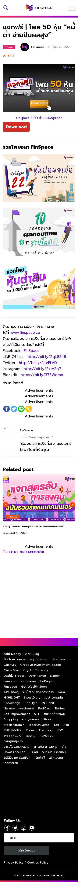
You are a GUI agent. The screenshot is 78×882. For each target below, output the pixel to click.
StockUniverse (39, 725)
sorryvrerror (30, 719)
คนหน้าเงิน (46, 736)
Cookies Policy (37, 863)
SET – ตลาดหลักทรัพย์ (49, 714)
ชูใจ (64, 746)
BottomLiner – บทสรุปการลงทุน (26, 659)
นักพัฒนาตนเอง (14, 752)
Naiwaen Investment (19, 708)
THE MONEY (13, 730)
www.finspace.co (25, 332)
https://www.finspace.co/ (36, 437)
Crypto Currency (35, 670)
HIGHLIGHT (12, 697)
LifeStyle (31, 703)
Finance (9, 681)
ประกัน (34, 752)
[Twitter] (14, 409)
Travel (30, 730)
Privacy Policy (13, 863)
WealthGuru (13, 736)
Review (60, 708)
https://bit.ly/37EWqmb (42, 375)
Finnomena (28, 681)
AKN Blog (32, 654)
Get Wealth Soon (34, 686)
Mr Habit (48, 703)
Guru (61, 692)
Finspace (12, 516)
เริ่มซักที (40, 757)
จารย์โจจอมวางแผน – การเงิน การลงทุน (31, 746)
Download (16, 127)
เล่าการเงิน (11, 763)
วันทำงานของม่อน (54, 752)
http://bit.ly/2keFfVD (38, 362)
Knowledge (12, 703)
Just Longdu (53, 697)
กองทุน (30, 736)
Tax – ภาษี (61, 725)
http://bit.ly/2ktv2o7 (42, 368)
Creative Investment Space (40, 665)
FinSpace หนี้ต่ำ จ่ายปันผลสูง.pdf (39, 118)
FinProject (47, 681)
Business (58, 659)
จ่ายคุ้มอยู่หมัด (13, 741)
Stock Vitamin (14, 725)
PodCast (44, 708)
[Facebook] (6, 409)
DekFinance (37, 675)
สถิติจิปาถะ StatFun (17, 757)
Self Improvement (17, 714)
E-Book (9, 47)
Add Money (12, 654)
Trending (45, 730)
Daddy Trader (14, 675)
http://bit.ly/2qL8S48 (47, 356)
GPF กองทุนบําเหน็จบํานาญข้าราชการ (29, 692)
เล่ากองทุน (56, 757)
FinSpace (37, 47)
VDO (59, 730)
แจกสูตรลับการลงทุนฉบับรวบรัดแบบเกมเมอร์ (33, 526)
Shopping (11, 719)
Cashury (10, 665)
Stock (47, 719)
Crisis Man (11, 670)
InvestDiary (32, 697)
